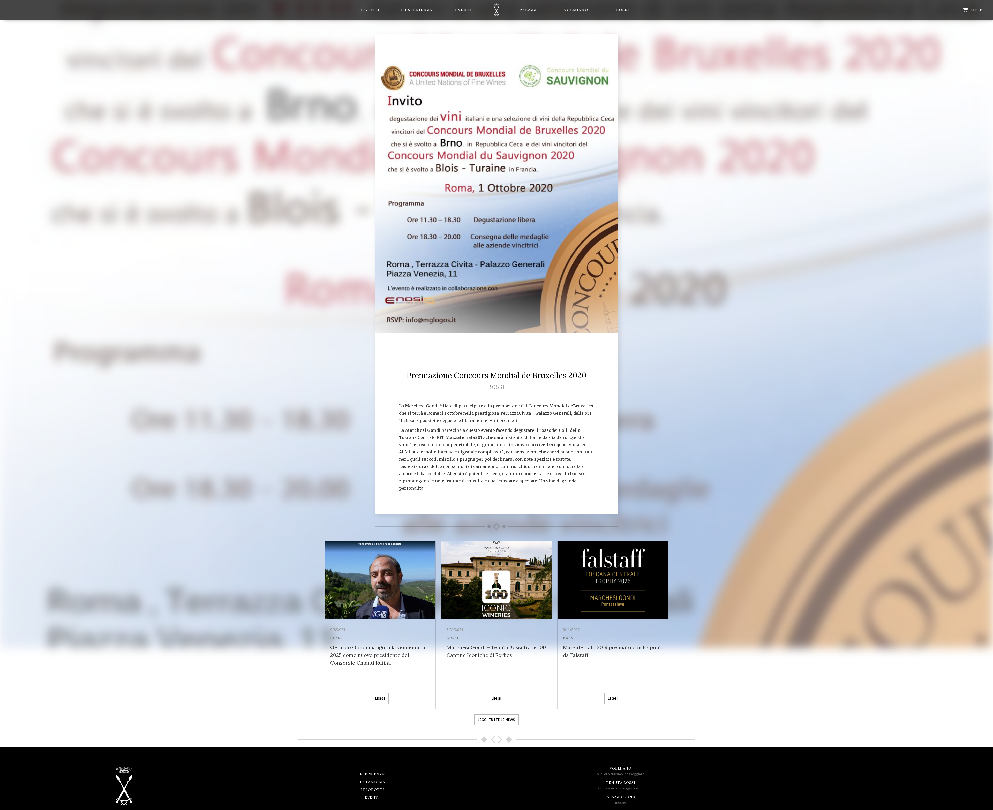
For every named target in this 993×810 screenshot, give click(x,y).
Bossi (622, 9)
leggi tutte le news (496, 719)
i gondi (370, 9)
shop (977, 9)
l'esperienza (417, 9)
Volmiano (576, 9)
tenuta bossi (620, 783)
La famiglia (372, 782)
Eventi (372, 797)
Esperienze (372, 774)
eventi (463, 9)
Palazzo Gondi (620, 797)
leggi (380, 698)
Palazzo (530, 9)
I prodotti (372, 790)
